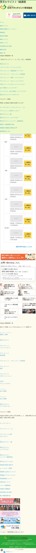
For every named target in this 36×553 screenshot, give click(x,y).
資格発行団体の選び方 (6, 465)
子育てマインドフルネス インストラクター (12, 84)
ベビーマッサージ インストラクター (10, 67)
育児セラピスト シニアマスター (9, 117)
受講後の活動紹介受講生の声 (8, 128)
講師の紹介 (3, 49)
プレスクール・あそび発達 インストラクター (13, 91)
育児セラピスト (4, 64)
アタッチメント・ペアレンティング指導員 (12, 74)
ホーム (2, 22)
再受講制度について (6, 478)
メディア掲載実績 (5, 485)
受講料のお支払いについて (8, 472)
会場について (4, 43)
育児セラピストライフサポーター (10, 94)
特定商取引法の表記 (6, 46)
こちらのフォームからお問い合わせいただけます (11, 275)
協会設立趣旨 (4, 36)
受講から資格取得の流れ (7, 124)
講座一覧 (2, 53)
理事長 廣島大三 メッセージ (8, 29)
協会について (4, 26)
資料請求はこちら (5, 131)
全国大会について (5, 482)
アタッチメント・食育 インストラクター (12, 77)
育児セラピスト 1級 (6, 114)
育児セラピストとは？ (6, 461)
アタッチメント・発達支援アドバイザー (12, 71)
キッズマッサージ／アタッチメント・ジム (12, 107)
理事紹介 (2, 32)
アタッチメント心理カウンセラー (10, 111)
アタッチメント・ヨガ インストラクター (12, 81)
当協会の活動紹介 (5, 489)
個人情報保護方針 (5, 495)
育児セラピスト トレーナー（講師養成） (12, 121)
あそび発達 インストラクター (8, 88)
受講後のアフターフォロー (8, 475)
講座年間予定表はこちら (23, 247)
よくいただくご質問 (6, 468)
